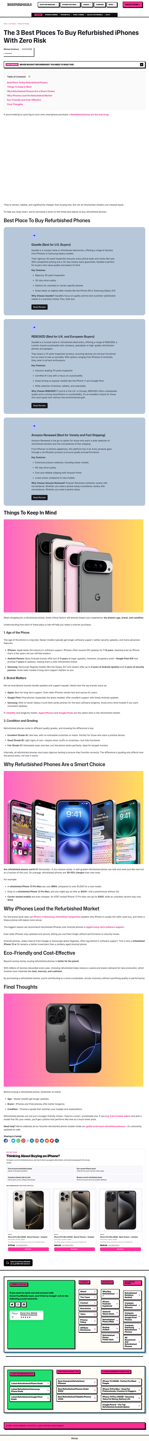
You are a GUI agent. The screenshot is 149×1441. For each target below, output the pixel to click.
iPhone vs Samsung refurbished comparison (57, 916)
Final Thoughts (15, 104)
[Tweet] (13, 1141)
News (111, 4)
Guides (86, 4)
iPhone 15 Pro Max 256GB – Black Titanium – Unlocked (119, 1237)
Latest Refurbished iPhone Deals (27, 1383)
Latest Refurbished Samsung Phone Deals (25, 1390)
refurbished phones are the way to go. (89, 114)
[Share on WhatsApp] (18, 1141)
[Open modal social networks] (57, 1141)
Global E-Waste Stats (108, 1312)
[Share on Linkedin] (32, 1141)
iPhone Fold (65, 15)
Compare (100, 4)
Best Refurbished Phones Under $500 (73, 1390)
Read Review (39, 307)
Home (5, 24)
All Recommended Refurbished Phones (131, 1341)
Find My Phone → (132, 4)
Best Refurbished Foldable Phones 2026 (74, 1398)
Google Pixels (66, 713)
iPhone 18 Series (51, 15)
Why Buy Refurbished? (108, 1293)
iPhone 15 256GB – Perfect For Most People (119, 1382)
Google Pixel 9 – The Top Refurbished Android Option (116, 1406)
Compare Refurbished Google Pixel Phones (131, 1316)
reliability (11, 713)
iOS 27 (108, 15)
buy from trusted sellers (117, 1116)
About (83, 1291)
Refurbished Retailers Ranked (131, 1295)
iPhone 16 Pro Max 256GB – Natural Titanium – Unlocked (27, 1237)
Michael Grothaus (11, 49)
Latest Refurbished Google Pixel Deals (26, 1398)
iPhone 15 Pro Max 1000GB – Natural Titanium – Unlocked (74, 1237)
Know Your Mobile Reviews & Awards (28, 1314)
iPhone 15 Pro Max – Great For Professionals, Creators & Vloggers (119, 1390)
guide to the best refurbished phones (105, 1126)
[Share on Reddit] (47, 1141)
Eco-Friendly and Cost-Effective (24, 100)
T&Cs (83, 1314)
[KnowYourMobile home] (19, 4)
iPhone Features (69, 4)
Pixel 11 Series (78, 15)
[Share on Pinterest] (23, 1141)
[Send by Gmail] (37, 1141)
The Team (85, 1297)
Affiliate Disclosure (85, 1329)
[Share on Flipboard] (52, 1141)
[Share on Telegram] (42, 1141)
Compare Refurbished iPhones (131, 1305)
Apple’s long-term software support (105, 927)
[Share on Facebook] (6, 1141)
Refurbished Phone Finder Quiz (108, 1337)
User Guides (12, 24)
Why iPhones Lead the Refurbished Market (29, 95)
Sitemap (74, 1438)
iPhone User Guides (23, 24)
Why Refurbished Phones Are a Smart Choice (31, 91)
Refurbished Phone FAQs (108, 1320)
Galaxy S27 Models (95, 15)
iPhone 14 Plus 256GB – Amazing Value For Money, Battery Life (118, 1398)
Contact (84, 1303)
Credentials (8, 53)
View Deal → (28, 1249)
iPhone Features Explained (107, 1303)
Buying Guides (105, 1328)
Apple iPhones (46, 713)
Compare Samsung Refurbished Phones (131, 1328)
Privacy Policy (84, 1321)
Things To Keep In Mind (19, 87)
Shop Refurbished (47, 4)
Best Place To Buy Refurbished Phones (27, 82)
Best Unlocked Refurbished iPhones (71, 1382)
